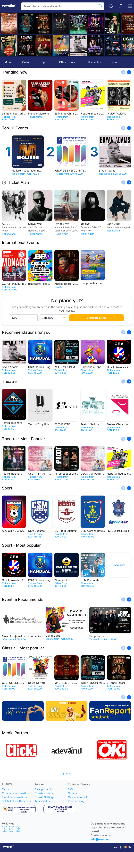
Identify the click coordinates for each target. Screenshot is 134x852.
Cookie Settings (44, 797)
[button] (4, 34)
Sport (45, 62)
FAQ (70, 789)
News (114, 62)
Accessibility (42, 801)
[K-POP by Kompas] (95, 24)
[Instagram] (11, 828)
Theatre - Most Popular (23, 438)
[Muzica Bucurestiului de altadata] (9, 24)
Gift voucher (93, 62)
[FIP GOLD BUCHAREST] (61, 45)
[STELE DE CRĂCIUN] (113, 45)
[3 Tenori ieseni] (43, 24)
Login (114, 847)
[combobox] (59, 6)
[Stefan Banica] (113, 24)
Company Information (15, 793)
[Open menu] (129, 6)
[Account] (121, 6)
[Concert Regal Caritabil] (61, 24)
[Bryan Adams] (78, 45)
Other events (67, 62)
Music (8, 62)
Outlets (72, 793)
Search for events (96, 317)
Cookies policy (43, 793)
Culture (26, 62)
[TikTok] (18, 828)
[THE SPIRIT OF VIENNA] (43, 45)
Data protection (44, 789)
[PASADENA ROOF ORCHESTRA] (9, 45)
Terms (5, 789)
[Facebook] (4, 828)
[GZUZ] (78, 24)
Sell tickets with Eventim (17, 801)
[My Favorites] (111, 5)
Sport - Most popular (21, 545)
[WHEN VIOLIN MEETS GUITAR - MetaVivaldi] (26, 24)
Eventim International (15, 797)
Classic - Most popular (23, 648)
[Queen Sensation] (26, 45)
